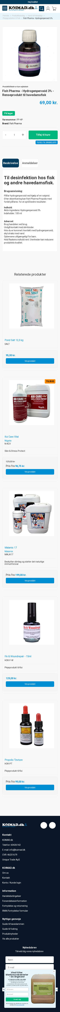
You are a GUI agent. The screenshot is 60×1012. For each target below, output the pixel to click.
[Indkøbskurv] (54, 8)
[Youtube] (52, 825)
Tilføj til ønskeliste (46, 142)
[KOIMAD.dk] (23, 8)
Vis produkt (30, 361)
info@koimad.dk (17, 850)
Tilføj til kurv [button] (43, 134)
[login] (48, 8)
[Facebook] (43, 825)
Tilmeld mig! (17, 999)
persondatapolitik (20, 1004)
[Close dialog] (54, 971)
